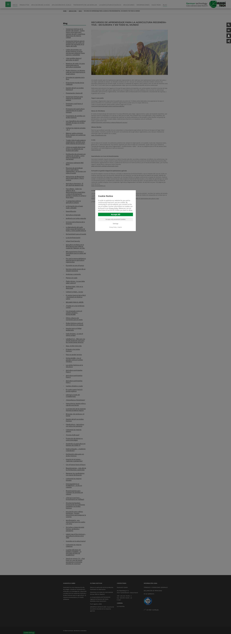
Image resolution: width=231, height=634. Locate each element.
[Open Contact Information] (228, 35)
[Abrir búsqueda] (228, 25)
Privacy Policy (113, 208)
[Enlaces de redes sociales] (228, 41)
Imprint (120, 227)
